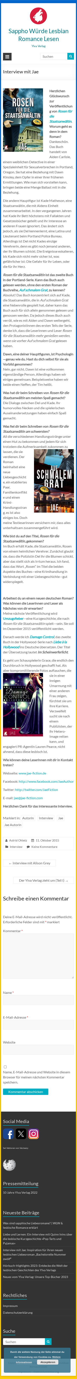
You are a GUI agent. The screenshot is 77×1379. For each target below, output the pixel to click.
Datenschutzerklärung (18, 1312)
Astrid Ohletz (18, 840)
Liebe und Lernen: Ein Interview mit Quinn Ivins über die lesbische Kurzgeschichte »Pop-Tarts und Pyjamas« (38, 1239)
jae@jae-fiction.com (28, 798)
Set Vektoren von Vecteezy (15, 1148)
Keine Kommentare (44, 846)
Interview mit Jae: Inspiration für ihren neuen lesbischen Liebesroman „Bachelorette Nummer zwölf (34, 1254)
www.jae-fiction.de (32, 773)
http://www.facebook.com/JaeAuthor (46, 781)
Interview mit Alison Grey (29, 863)
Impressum (10, 1306)
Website (9, 1042)
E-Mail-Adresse (15, 1017)
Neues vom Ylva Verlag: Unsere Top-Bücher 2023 (35, 1277)
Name (8, 992)
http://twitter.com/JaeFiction (36, 790)
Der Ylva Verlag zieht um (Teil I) (43, 880)
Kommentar (13, 931)
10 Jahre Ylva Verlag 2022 (20, 1192)
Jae (60, 818)
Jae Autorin (12, 825)
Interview (46, 818)
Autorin (28, 818)
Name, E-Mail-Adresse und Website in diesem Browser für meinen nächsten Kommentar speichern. (36, 1077)
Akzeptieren (47, 1362)
